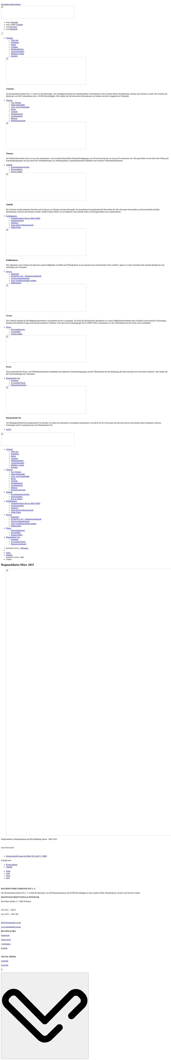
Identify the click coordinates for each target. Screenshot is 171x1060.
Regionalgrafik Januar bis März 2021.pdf (26, 856)
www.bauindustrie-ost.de (11, 927)
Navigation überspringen (11, 4)
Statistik (9, 492)
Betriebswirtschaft (18, 490)
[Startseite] (37, 18)
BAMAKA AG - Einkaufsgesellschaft (26, 519)
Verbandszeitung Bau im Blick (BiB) (25, 503)
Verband (9, 449)
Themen (9, 470)
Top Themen (16, 472)
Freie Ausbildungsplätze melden (23, 524)
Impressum (5, 935)
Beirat (13, 456)
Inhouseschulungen (18, 544)
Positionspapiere (17, 506)
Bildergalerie (16, 526)
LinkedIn (4, 961)
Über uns (14, 452)
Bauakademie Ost (13, 537)
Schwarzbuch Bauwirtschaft (22, 510)
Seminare (14, 539)
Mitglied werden (17, 465)
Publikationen (11, 501)
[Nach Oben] (45, 1016)
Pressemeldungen (18, 530)
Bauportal (13, 29)
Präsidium (15, 454)
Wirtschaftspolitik (18, 474)
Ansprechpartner (17, 463)
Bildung (14, 488)
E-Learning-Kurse (18, 542)
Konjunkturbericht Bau (20, 494)
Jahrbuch (14, 508)
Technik (14, 481)
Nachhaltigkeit (17, 485)
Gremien (14, 458)
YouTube (4, 965)
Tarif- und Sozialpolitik (20, 476)
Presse (8, 528)
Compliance (6, 944)
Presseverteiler (16, 535)
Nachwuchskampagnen (20, 521)
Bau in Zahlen (16, 499)
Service (9, 515)
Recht (13, 479)
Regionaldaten (16, 497)
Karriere (14, 27)
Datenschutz (6, 940)
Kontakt (19, 25)
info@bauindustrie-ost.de (11, 923)
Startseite (14, 22)
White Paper (16, 512)
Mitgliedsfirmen (17, 461)
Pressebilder (16, 533)
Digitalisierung (17, 483)
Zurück (25, 548)
